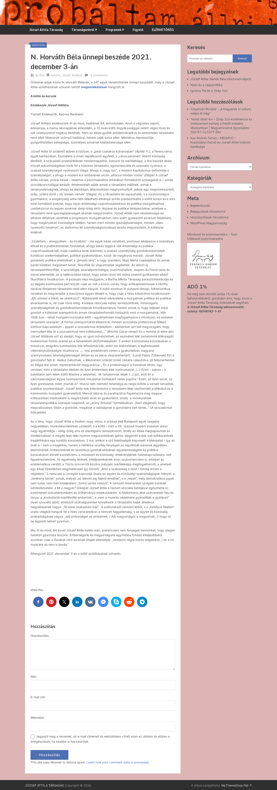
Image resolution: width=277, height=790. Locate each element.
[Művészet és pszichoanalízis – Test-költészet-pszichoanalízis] (203, 259)
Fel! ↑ (248, 785)
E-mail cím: (38, 697)
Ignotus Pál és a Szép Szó (208, 90)
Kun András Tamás (203, 138)
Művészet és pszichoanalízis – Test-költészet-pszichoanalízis (212, 236)
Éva (42, 75)
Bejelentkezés (200, 205)
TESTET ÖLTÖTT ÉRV (205, 132)
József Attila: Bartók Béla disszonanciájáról (220, 79)
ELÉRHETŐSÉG (163, 29)
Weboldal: (37, 717)
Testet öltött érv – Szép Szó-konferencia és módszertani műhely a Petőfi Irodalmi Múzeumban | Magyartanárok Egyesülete (221, 123)
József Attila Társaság (46, 29)
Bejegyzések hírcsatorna (207, 211)
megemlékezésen (94, 87)
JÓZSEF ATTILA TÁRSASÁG (44, 785)
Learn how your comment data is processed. (118, 762)
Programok (113, 29)
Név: (34, 676)
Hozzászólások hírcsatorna (209, 217)
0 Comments (99, 75)
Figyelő (138, 29)
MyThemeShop (232, 785)
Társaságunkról (82, 29)
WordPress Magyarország (208, 223)
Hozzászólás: (40, 635)
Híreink (55, 75)
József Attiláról (72, 75)
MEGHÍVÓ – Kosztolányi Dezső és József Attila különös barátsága (220, 142)
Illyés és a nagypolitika (206, 85)
